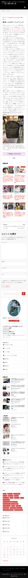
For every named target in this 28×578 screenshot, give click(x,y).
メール (3, 268)
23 (4, 554)
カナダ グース (6, 507)
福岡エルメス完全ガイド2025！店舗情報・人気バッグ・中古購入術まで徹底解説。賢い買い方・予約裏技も (8, 214)
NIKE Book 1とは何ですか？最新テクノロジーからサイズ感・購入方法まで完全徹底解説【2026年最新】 (18, 386)
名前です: (5, 318)
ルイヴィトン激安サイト (8, 331)
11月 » (6, 560)
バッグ (5, 19)
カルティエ (17, 497)
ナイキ (5, 493)
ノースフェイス (17, 493)
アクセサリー (8, 344)
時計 (6, 358)
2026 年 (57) (7, 517)
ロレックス (10, 493)
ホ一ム (4, 568)
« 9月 (4, 560)
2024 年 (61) (7, 524)
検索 (23, 293)
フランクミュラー (7, 505)
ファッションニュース (10, 355)
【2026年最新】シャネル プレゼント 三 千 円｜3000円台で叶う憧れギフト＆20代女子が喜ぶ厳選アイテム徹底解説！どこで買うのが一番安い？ (18, 380)
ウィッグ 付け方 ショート (16, 424)
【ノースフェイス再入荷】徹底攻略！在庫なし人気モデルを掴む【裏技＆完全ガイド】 (18, 406)
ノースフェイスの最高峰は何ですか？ (10, 501)
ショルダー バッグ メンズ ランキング (18, 448)
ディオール (19, 505)
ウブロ (22, 497)
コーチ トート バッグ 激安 (9, 333)
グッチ (13, 505)
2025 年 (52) (7, 521)
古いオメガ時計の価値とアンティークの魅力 (14, 482)
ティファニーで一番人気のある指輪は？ (11, 503)
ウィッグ (7, 348)
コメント (4, 242)
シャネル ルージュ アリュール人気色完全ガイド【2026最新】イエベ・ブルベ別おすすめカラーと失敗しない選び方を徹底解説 (18, 400)
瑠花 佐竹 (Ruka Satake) (14, 17)
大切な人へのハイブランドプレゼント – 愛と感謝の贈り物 (13, 2)
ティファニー (6, 497)
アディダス (11, 495)
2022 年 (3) (6, 531)
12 (14, 549)
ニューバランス (6, 499)
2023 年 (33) (7, 528)
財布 (6, 365)
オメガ (12, 497)
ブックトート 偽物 (7, 328)
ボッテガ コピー (6, 329)
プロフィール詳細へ (14, 320)
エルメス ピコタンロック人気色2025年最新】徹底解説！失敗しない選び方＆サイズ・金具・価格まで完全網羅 (19, 197)
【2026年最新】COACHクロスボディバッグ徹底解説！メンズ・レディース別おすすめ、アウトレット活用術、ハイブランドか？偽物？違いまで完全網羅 (19, 179)
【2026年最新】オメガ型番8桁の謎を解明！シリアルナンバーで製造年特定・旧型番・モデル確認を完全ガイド (18, 393)
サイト (3, 274)
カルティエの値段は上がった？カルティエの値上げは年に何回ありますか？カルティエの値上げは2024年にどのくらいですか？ (18, 443)
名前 (3, 261)
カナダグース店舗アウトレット (16, 507)
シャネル (5, 495)
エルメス (16, 495)
